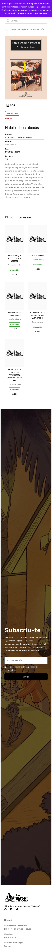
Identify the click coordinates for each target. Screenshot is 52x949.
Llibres (11, 29)
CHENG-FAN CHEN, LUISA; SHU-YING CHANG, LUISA (14, 384)
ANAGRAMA (10, 145)
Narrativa (19, 29)
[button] (25, 202)
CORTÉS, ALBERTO (14, 319)
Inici (5, 29)
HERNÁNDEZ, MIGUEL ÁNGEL (18, 137)
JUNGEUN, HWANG (37, 259)
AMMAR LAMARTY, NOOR (14, 265)
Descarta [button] (43, 13)
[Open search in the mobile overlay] (26, 21)
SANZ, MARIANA (37, 322)
